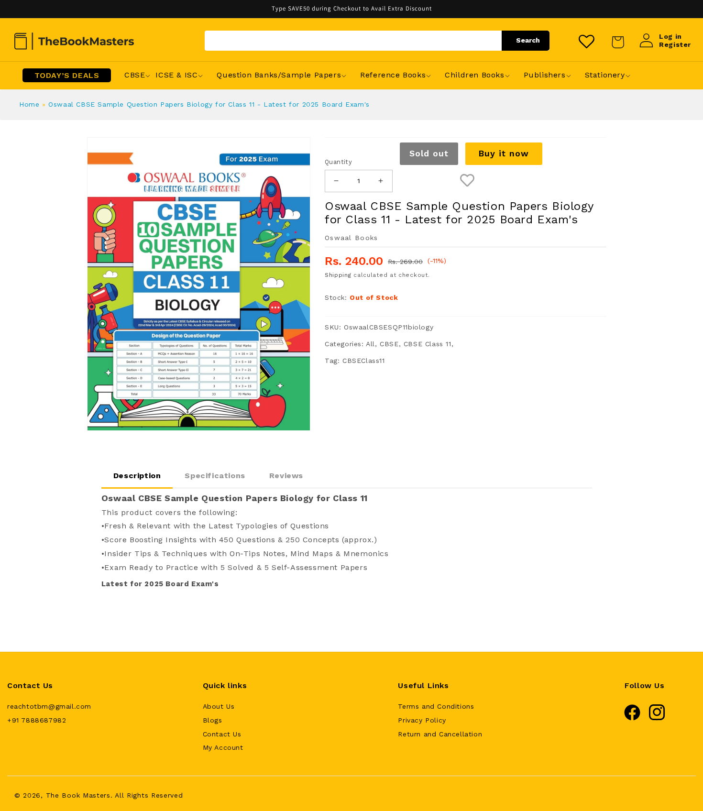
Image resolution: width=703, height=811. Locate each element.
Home (29, 104)
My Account (223, 747)
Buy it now (503, 153)
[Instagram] (657, 718)
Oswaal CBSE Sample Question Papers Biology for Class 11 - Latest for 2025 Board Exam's (209, 104)
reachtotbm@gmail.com (49, 706)
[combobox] (377, 41)
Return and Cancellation (440, 734)
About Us (219, 706)
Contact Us (222, 734)
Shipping (338, 275)
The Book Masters (78, 795)
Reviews (286, 475)
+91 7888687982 (36, 720)
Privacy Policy (422, 720)
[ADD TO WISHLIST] (467, 181)
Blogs (212, 720)
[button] (134, 75)
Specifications (215, 475)
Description (137, 475)
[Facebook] (632, 718)
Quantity (338, 161)
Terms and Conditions (436, 706)
